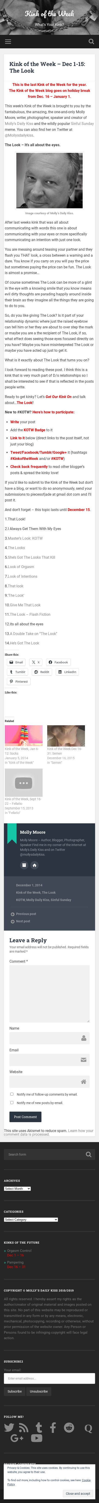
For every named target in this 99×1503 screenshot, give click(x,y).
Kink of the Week (49, 13)
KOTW (20, 900)
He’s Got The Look (24, 643)
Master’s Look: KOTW (25, 538)
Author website (34, 865)
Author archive (24, 865)
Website (15, 1072)
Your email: (12, 1370)
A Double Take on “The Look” (33, 634)
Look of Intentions (22, 576)
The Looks (16, 548)
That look (15, 586)
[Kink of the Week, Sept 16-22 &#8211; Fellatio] (24, 783)
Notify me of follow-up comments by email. (47, 1094)
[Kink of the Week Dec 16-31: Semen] (66, 736)
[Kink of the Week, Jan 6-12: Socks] (24, 736)
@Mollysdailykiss (19, 135)
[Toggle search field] (91, 41)
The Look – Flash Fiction (30, 614)
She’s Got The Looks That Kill (31, 557)
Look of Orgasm (21, 567)
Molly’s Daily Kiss (19, 123)
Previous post (26, 914)
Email (14, 1050)
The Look (48, 892)
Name (14, 1028)
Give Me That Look (25, 605)
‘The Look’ (16, 595)
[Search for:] (49, 1154)
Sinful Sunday (82, 123)
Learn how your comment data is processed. (48, 1133)
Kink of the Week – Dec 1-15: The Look (47, 67)
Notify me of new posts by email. (40, 1103)
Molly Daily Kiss (37, 900)
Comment (18, 961)
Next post (23, 921)
